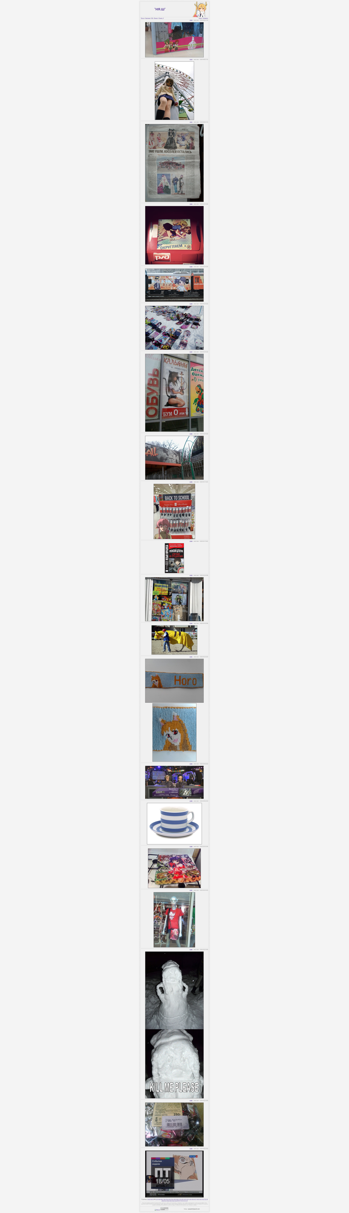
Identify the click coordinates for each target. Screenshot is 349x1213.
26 (197, 1199)
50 (158, 1199)
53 (153, 1199)
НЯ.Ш (160, 9)
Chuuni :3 (161, 18)
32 (187, 1199)
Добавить (205, 18)
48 (161, 1199)
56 (148, 1199)
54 (151, 1199)
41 (172, 1199)
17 (165, 1200)
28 (194, 1199)
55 (149, 1199)
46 (164, 1199)
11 (175, 1200)
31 (189, 1199)
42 (171, 1199)
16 (167, 1200)
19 (162, 1200)
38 (177, 1199)
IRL (152, 18)
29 (192, 1199)
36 (180, 1199)
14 (170, 1200)
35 (182, 1199)
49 (159, 1199)
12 (173, 1200)
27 (195, 1199)
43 (169, 1199)
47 (163, 1199)
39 (176, 1199)
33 (185, 1199)
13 (172, 1200)
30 (190, 1199)
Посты (142, 18)
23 (202, 1199)
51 (156, 1199)
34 (184, 1199)
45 (166, 1199)
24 (200, 1199)
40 (174, 1199)
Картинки (147, 18)
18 (164, 1200)
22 (203, 1199)
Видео (156, 18)
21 (205, 1199)
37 (179, 1199)
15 (168, 1200)
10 (176, 1200)
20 (207, 1199)
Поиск (200, 18)
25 (198, 1199)
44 (167, 1199)
